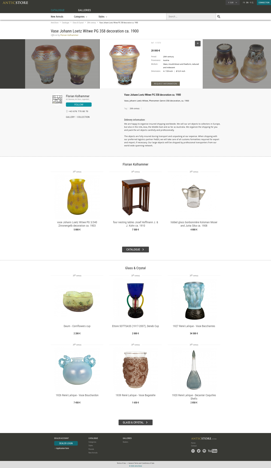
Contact (194, 445)
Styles (90, 445)
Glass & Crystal (78, 22)
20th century (91, 22)
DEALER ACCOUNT (61, 438)
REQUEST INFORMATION (165, 83)
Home (193, 443)
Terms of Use (121, 463)
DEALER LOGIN (66, 443)
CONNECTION (264, 2)
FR (244, 2)
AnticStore (54, 22)
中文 (252, 2)
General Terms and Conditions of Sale (141, 463)
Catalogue (65, 22)
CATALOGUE (58, 10)
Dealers (125, 442)
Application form (62, 448)
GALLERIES (84, 10)
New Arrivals (57, 16)
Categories (92, 442)
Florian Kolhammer (77, 96)
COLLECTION (83, 117)
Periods (91, 449)
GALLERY (70, 117)
